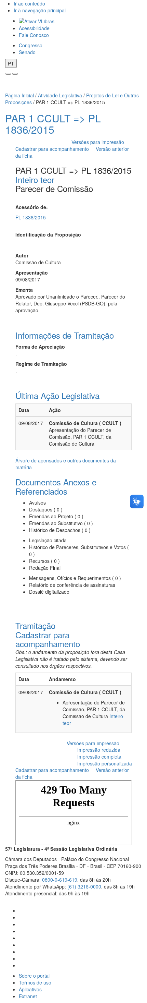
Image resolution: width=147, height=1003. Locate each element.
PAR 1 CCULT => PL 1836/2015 (53, 124)
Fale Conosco (34, 35)
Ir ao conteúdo (29, 3)
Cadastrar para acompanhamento (53, 148)
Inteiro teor (34, 179)
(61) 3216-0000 (84, 886)
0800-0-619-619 (59, 879)
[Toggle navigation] (8, 74)
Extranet (28, 996)
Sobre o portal (34, 975)
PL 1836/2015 (30, 217)
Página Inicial (19, 95)
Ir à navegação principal (40, 10)
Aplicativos (30, 989)
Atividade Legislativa (60, 95)
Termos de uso (35, 982)
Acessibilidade (34, 28)
